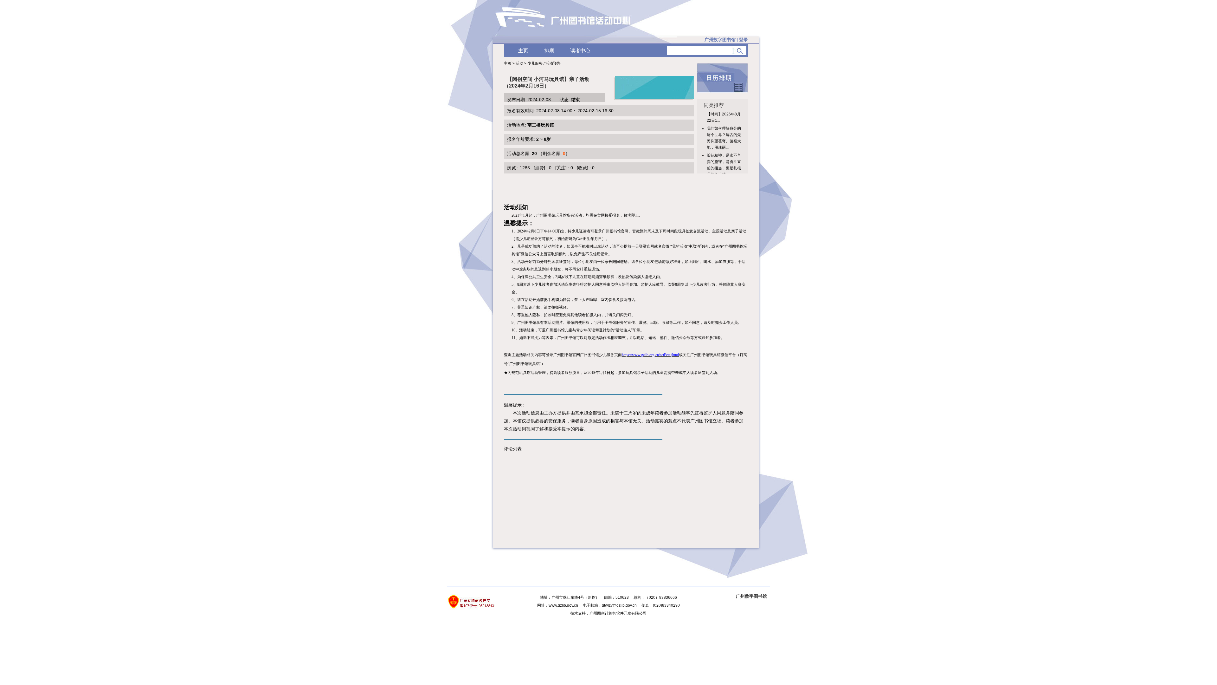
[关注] (561, 167)
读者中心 (580, 50)
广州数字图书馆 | (726, 39)
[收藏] (582, 167)
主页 (523, 50)
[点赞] (539, 167)
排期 (549, 50)
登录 (743, 39)
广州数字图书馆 (751, 596)
